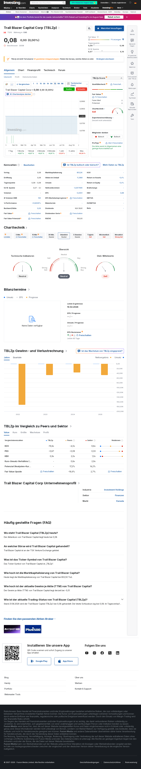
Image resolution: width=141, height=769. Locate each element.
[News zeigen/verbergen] (68, 83)
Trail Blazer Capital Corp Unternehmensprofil (40, 483)
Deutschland (34, 12)
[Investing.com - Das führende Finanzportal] (15, 3)
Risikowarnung (131, 762)
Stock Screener (21, 12)
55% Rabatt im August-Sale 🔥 (84, 3)
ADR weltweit (90, 12)
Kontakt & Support (83, 689)
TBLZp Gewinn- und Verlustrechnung (33, 351)
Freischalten (48, 471)
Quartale (17, 357)
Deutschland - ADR (104, 12)
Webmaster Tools (12, 694)
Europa (125, 12)
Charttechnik (14, 227)
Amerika (117, 12)
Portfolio (8, 689)
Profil (17, 77)
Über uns (79, 677)
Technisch (49, 70)
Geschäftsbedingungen (89, 762)
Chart (21, 70)
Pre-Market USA (57, 12)
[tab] (21, 235)
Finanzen (119, 495)
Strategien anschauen (105, 59)
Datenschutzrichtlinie (112, 762)
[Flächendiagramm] (11, 84)
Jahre (7, 357)
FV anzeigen (116, 40)
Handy (7, 683)
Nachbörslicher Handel (74, 12)
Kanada (120, 501)
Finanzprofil (33, 70)
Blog (6, 677)
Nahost (133, 12)
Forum (61, 70)
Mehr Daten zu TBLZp (113, 165)
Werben (78, 683)
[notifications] (130, 2)
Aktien (8, 12)
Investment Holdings (114, 490)
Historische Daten (30, 77)
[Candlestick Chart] (6, 84)
